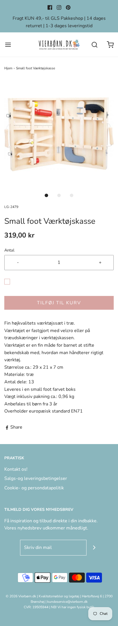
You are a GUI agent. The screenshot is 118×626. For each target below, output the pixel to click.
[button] (59, 134)
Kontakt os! (15, 469)
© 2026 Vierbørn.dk (21, 596)
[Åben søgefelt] (94, 44)
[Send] (94, 548)
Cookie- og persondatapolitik (34, 488)
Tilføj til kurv (59, 303)
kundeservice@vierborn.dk (67, 601)
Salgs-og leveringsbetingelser (35, 478)
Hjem (8, 68)
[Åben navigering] (8, 44)
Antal (9, 250)
